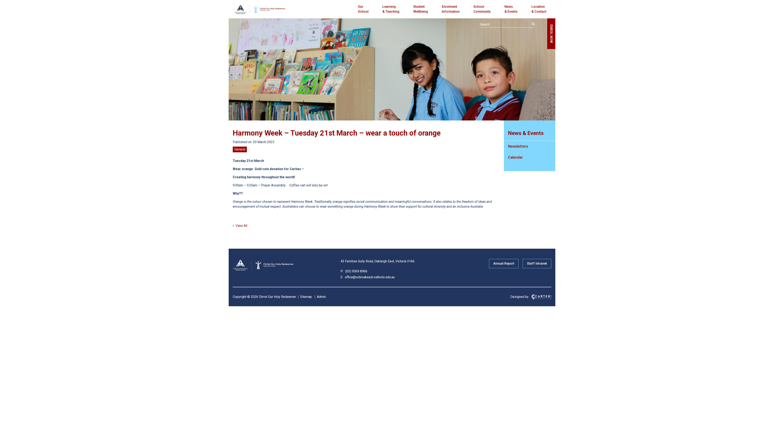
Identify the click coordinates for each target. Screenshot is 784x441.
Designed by (519, 297)
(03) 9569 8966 (355, 271)
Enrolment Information (451, 9)
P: (342, 271)
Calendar (515, 157)
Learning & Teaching (390, 9)
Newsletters (518, 146)
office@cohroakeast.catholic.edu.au (369, 277)
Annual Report (503, 263)
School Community (482, 9)
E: (342, 277)
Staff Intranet (537, 263)
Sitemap (306, 297)
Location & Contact (538, 9)
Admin (321, 297)
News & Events (511, 9)
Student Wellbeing (420, 9)
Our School (363, 9)
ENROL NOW (551, 33)
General (239, 149)
